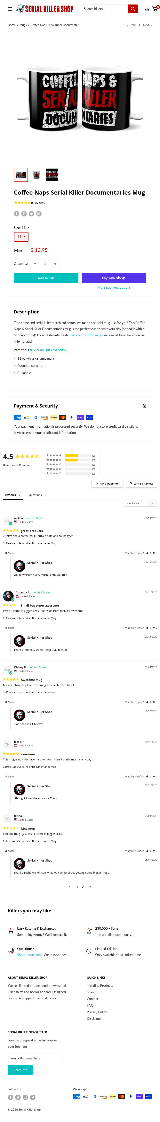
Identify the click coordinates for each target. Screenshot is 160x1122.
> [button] (90, 887)
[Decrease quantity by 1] (35, 263)
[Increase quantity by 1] (55, 263)
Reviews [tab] (10, 495)
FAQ (90, 1005)
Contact (92, 999)
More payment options (114, 287)
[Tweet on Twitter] (31, 213)
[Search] (133, 8)
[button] (148, 553)
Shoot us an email (29, 955)
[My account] (147, 9)
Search (91, 992)
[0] (154, 8)
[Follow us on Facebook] (10, 1097)
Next (146, 25)
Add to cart (46, 278)
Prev (133, 25)
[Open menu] (10, 9)
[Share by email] (39, 213)
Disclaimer (94, 1018)
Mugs (23, 25)
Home (12, 25)
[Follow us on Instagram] (25, 1097)
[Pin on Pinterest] (24, 213)
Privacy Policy (97, 1012)
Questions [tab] (35, 495)
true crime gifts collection (48, 350)
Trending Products (100, 985)
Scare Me (20, 1070)
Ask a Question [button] (109, 483)
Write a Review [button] (143, 483)
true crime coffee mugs (86, 335)
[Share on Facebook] (16, 213)
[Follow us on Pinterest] (33, 1097)
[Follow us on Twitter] (18, 1097)
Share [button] (11, 553)
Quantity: (21, 263)
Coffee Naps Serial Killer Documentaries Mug (29, 543)
